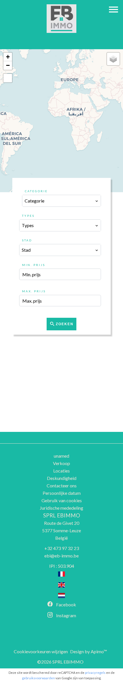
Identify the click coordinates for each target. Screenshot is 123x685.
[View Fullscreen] (7, 78)
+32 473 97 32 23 (61, 548)
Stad (27, 240)
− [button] (8, 65)
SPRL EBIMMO (61, 515)
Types (28, 215)
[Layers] (113, 59)
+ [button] (8, 56)
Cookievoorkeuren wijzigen (41, 651)
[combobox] (61, 201)
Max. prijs (34, 291)
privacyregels (95, 672)
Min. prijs (33, 265)
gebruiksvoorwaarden (38, 678)
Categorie (36, 191)
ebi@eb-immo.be (61, 555)
